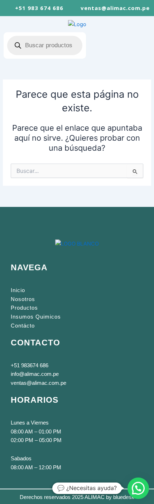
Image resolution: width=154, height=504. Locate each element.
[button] (118, 45)
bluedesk (123, 497)
